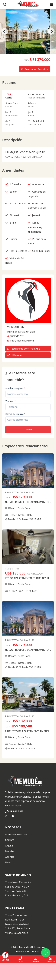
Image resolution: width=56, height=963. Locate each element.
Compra (9, 840)
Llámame (17, 355)
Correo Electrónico (15, 414)
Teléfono (10, 401)
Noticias (9, 851)
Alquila (9, 845)
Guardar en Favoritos (36, 69)
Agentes (9, 856)
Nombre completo (15, 388)
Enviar (29, 429)
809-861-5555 (15, 811)
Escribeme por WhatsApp (26, 348)
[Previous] (4, 31)
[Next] (51, 31)
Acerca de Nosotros (16, 834)
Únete (8, 862)
